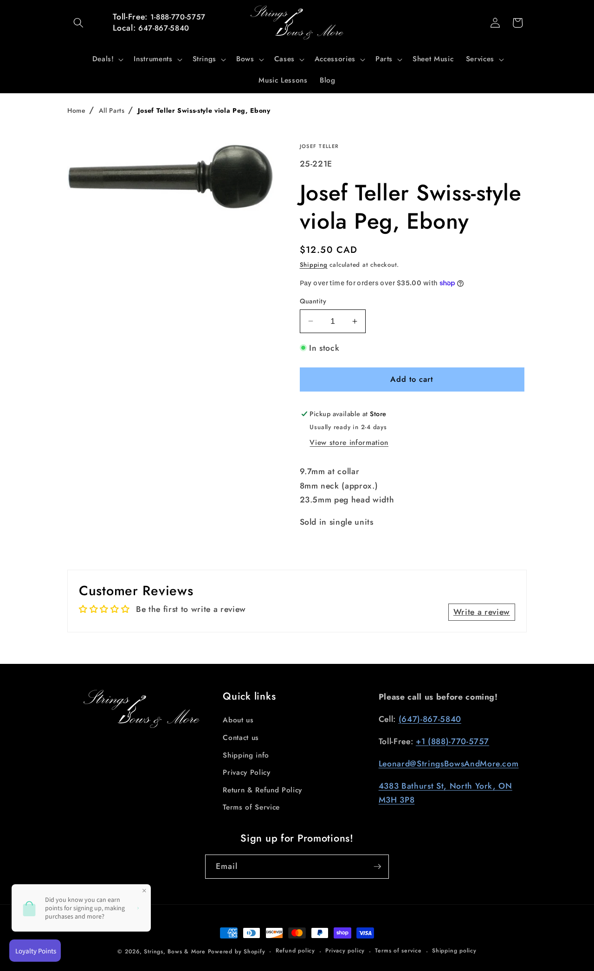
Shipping (314, 264)
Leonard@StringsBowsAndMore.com (449, 764)
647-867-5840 (163, 28)
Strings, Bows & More (174, 951)
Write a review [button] (481, 612)
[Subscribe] (377, 867)
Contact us (241, 738)
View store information (349, 442)
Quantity (313, 301)
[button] (78, 23)
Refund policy (295, 950)
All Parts (112, 110)
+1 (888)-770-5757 (452, 741)
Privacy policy (345, 950)
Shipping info (246, 755)
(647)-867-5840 (430, 719)
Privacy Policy (246, 772)
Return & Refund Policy (262, 790)
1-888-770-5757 (178, 17)
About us (238, 720)
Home (76, 110)
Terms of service (398, 950)
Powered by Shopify (236, 951)
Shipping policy (454, 950)
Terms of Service (251, 807)
